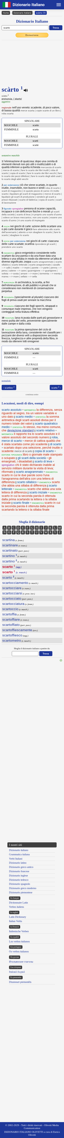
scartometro (11, 640)
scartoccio (10, 609)
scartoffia (9, 614)
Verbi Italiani (15, 858)
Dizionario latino (17, 862)
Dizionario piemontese (20, 892)
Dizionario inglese (18, 875)
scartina (8, 540)
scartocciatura (13, 604)
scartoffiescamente (17, 630)
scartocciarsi (12, 593)
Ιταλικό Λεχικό (17, 971)
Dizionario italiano (18, 850)
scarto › (56, 387)
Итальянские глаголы (21, 961)
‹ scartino (9, 387)
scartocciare (11, 588)
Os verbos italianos (19, 951)
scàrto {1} (41, 12)
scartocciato (11, 598)
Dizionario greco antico (21, 867)
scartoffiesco (12, 635)
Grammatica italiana (19, 854)
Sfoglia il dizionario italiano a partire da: (32, 648)
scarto (8, 577)
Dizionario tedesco (18, 879)
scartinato (10, 550)
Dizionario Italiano (22, 12)
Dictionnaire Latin (18, 902)
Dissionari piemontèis (20, 982)
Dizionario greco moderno (22, 888)
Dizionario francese (19, 871)
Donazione (32, 35)
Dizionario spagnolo (19, 884)
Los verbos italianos (19, 941)
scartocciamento (15, 583)
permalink (6, 380)
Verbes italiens (16, 906)
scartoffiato (11, 625)
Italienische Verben (19, 931)
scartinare (10, 545)
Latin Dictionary (17, 916)
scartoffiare (11, 619)
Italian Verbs (15, 921)
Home (6, 12)
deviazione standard (20, 430)
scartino (9, 556)
